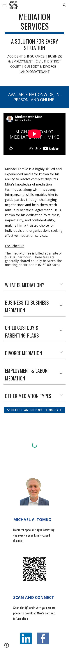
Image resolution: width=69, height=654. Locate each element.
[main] (34, 43)
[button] (4, 5)
